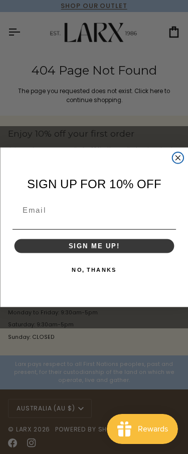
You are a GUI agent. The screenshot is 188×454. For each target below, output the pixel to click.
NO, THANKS (94, 269)
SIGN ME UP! (93, 245)
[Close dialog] (177, 158)
